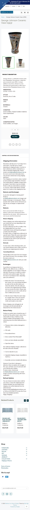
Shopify (17, 503)
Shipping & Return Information (10, 155)
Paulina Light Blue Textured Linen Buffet (6, 420)
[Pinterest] (7, 493)
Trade (19, 6)
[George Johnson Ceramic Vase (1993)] (15, 43)
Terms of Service (5, 466)
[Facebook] (3, 493)
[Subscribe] (26, 488)
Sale (24, 6)
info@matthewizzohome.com (16, 172)
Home (2, 17)
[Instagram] (10, 493)
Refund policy (4, 468)
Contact (13, 6)
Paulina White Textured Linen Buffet (21, 420)
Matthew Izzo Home (9, 503)
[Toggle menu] (27, 448)
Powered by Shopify (15, 506)
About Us (7, 6)
